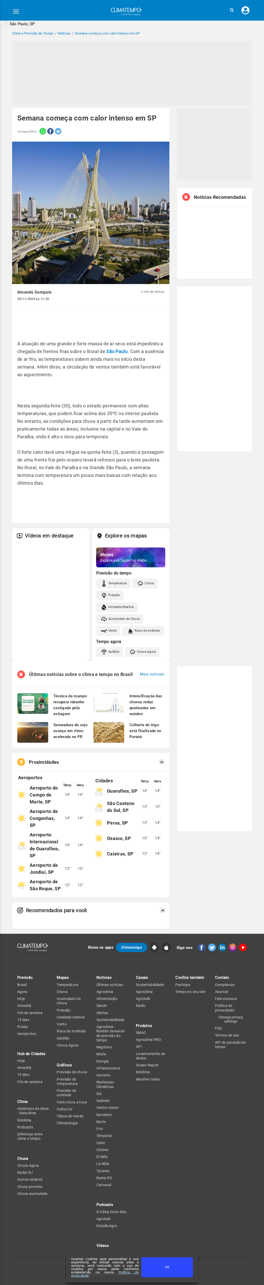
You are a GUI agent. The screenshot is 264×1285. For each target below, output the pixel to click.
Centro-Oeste (107, 1108)
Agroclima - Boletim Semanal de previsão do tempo (110, 1033)
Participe (182, 985)
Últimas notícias (109, 985)
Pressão (114, 595)
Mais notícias (152, 674)
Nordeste (104, 1115)
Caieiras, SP (120, 853)
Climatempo (131, 947)
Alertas (102, 1013)
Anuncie (221, 992)
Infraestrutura (108, 1068)
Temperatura (117, 583)
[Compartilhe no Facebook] (50, 131)
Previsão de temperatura (67, 1081)
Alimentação (106, 999)
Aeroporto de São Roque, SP (45, 885)
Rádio (141, 1006)
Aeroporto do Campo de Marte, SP (44, 794)
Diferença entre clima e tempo (30, 1136)
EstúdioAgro (106, 1226)
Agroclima (104, 992)
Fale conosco (226, 999)
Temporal (104, 1136)
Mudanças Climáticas (105, 1084)
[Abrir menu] (16, 11)
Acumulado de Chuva (124, 619)
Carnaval (103, 1185)
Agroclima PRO (148, 1040)
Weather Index (148, 1079)
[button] (232, 10)
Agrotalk (103, 1219)
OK (167, 1267)
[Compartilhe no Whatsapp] (41, 131)
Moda (101, 1054)
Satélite (113, 652)
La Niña (102, 1164)
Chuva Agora (146, 652)
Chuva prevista (29, 1187)
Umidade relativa (71, 1017)
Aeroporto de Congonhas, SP (44, 818)
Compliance (225, 985)
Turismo (103, 1171)
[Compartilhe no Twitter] (57, 131)
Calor (100, 1143)
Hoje (21, 999)
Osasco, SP (119, 838)
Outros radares (30, 1179)
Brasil (22, 985)
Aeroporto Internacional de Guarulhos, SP (44, 845)
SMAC (141, 1033)
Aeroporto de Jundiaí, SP (44, 868)
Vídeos (102, 1245)
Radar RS (104, 1178)
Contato (222, 977)
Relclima (24, 1120)
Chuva (149, 583)
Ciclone (102, 1150)
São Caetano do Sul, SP (120, 807)
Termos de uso (227, 1035)
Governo (103, 1075)
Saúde (101, 1006)
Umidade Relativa (121, 607)
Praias (22, 1027)
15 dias (23, 1020)
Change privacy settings (230, 1019)
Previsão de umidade (66, 1093)
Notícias (104, 977)
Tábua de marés (70, 1116)
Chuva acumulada (32, 1194)
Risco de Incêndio (147, 630)
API (139, 1046)
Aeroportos (26, 1034)
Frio (99, 1129)
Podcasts (25, 1127)
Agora (22, 992)
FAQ (218, 1028)
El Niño (102, 1157)
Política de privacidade (224, 1008)
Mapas (63, 977)
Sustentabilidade (110, 1020)
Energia (102, 1061)
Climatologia (67, 1123)
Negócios (104, 1047)
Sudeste (103, 1101)
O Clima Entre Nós (111, 1212)
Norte (101, 1122)
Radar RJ (25, 1172)
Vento (112, 630)
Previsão (25, 977)
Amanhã (24, 1006)
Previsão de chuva (72, 1072)
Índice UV (64, 1109)
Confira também (189, 977)
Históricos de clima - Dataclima (33, 1111)
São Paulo (117, 351)
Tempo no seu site (190, 992)
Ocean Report (147, 1065)
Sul (99, 1094)
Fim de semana (30, 1013)
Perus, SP (117, 823)
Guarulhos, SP (122, 791)
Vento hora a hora (72, 1102)
